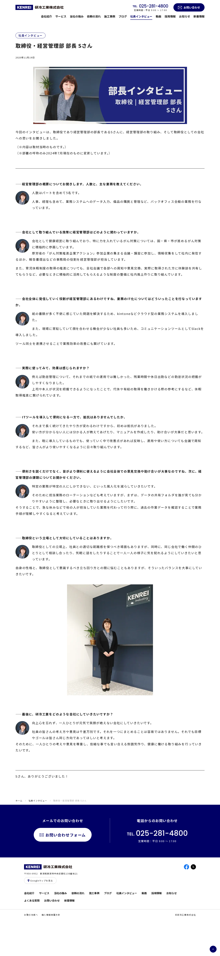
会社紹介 (46, 16)
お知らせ (184, 16)
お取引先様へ (31, 914)
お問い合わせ (52, 900)
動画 (158, 16)
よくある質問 (32, 900)
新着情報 (199, 16)
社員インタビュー (141, 16)
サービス (60, 16)
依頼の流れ (94, 16)
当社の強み (77, 16)
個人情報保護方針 (51, 914)
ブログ (123, 16)
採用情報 (170, 16)
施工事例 (109, 16)
